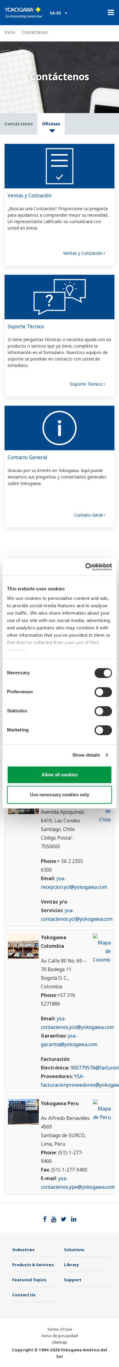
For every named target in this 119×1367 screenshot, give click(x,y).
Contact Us (23, 1295)
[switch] (103, 692)
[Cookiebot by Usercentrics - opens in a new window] (85, 567)
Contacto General (27, 457)
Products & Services (33, 1264)
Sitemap (59, 1342)
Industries (23, 1249)
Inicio (10, 32)
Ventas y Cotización (30, 195)
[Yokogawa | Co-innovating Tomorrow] (24, 12)
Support (72, 1279)
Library (71, 1264)
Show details (86, 755)
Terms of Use (59, 1329)
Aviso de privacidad (59, 1335)
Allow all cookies (59, 774)
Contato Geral (89, 515)
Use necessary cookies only (59, 794)
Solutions (74, 1249)
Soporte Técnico (26, 326)
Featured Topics (29, 1279)
